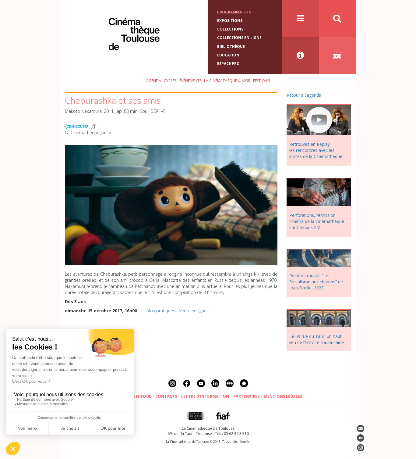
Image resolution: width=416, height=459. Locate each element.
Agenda (153, 80)
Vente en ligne (192, 311)
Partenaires (246, 396)
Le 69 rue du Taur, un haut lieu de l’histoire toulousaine (316, 339)
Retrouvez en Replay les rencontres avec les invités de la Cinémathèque (315, 150)
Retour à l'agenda (304, 95)
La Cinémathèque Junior (227, 80)
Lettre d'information (205, 396)
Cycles (170, 80)
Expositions (229, 20)
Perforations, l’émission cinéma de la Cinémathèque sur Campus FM (316, 221)
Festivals (261, 80)
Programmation (234, 12)
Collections (230, 29)
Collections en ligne (239, 37)
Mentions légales (283, 396)
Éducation (228, 55)
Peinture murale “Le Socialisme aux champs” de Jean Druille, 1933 (316, 282)
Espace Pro (228, 63)
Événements (190, 80)
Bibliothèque (231, 46)
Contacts (166, 396)
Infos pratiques (160, 311)
